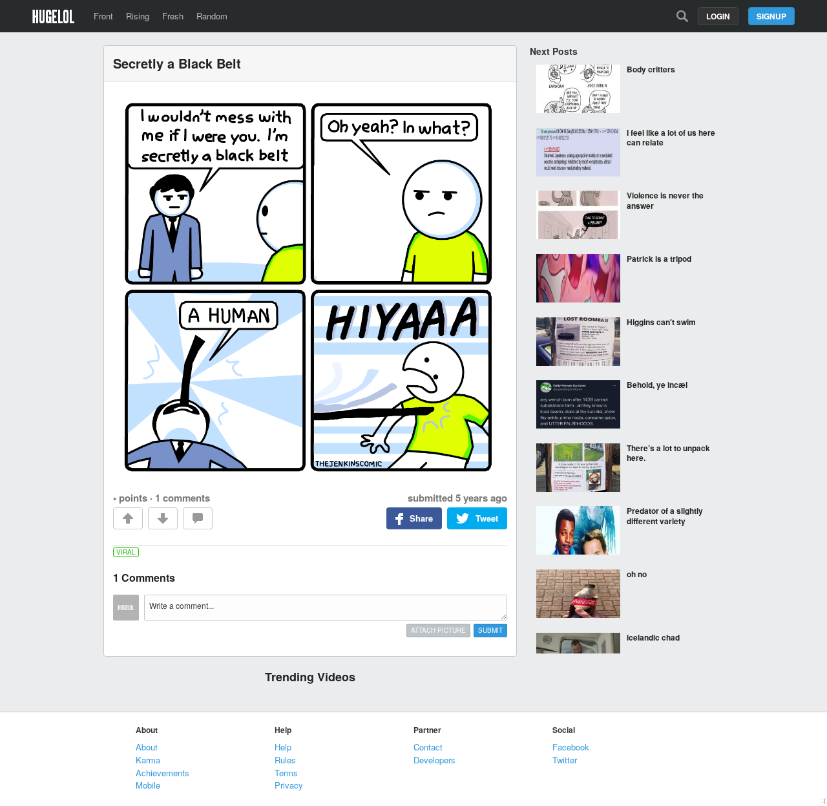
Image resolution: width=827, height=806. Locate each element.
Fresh (172, 16)
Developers (434, 760)
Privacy (289, 785)
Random (211, 16)
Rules (285, 760)
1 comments (182, 498)
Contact (428, 747)
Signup (771, 16)
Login (718, 16)
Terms (286, 773)
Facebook (570, 747)
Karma (148, 760)
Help (283, 747)
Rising (137, 16)
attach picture (438, 630)
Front (103, 16)
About (147, 747)
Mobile (148, 785)
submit (490, 630)
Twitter (564, 760)
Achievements (162, 773)
